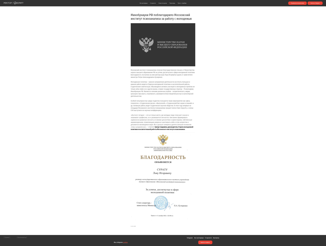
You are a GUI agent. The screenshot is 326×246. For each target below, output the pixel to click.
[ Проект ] (7, 237)
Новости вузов (162, 3)
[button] (297, 3)
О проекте (153, 3)
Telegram (190, 238)
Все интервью (144, 3)
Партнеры (172, 3)
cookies (125, 242)
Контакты (216, 238)
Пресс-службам (182, 3)
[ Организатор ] (22, 237)
